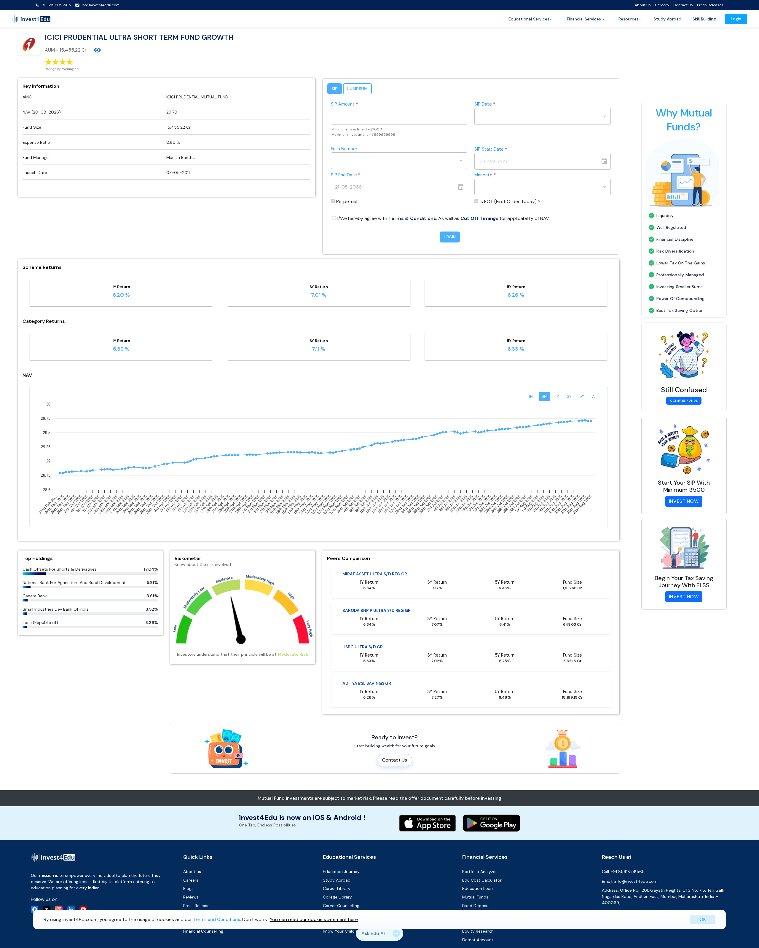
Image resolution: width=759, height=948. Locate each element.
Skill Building (704, 19)
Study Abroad (667, 19)
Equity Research (478, 931)
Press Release (196, 905)
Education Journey (341, 871)
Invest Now (684, 501)
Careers (662, 5)
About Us (643, 5)
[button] (531, 19)
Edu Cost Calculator (482, 880)
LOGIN (450, 237)
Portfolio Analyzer (479, 871)
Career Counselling (341, 905)
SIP (334, 88)
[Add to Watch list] (97, 50)
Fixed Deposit (475, 905)
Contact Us (683, 5)
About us (192, 871)
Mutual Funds (475, 897)
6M (544, 396)
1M (531, 396)
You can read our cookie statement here (314, 919)
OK (702, 919)
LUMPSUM (357, 88)
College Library (337, 897)
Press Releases (710, 5)
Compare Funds (684, 401)
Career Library (336, 888)
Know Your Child (339, 931)
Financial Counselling (203, 931)
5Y (581, 396)
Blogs (188, 888)
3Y (569, 396)
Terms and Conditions (216, 920)
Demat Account (477, 939)
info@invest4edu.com (100, 5)
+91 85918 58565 (56, 5)
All (594, 396)
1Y (557, 396)
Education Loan (477, 888)
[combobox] (538, 116)
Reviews (191, 897)
